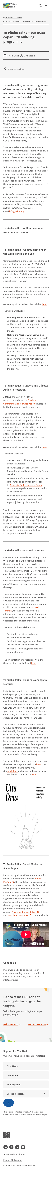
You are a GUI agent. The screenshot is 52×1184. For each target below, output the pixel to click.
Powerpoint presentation (24, 911)
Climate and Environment (35, 21)
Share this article (16, 68)
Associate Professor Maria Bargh (26, 485)
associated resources (17, 915)
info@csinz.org (16, 211)
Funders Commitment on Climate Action (19, 401)
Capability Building (11, 21)
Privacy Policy (16, 1114)
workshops (12, 771)
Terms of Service (34, 1114)
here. (44, 446)
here (33, 774)
